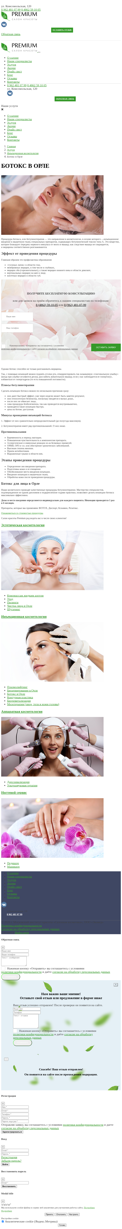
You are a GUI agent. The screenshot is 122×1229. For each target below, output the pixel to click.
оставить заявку (106, 347)
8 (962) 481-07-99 (75, 304)
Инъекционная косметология (24, 616)
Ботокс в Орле (16, 693)
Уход (10, 599)
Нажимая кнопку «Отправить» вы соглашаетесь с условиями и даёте (55, 970)
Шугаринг (13, 609)
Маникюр (13, 866)
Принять (49, 1214)
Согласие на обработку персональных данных (30, 929)
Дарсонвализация (18, 782)
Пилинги (12, 602)
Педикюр (13, 863)
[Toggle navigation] (39, 52)
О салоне (13, 57)
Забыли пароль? (11, 1160)
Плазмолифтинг (17, 687)
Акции (11, 68)
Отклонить (61, 1214)
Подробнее (89, 1207)
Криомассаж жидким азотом (25, 595)
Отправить (10, 977)
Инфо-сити (22, 932)
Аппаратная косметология (21, 711)
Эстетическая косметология (22, 525)
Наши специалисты (19, 61)
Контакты (13, 81)
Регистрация (9, 1157)
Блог (10, 74)
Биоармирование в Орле (22, 690)
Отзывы (12, 78)
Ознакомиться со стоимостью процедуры (22, 513)
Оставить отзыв (62, 30)
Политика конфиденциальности (21, 925)
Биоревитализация (19, 700)
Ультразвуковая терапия (22, 785)
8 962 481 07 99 (11, 9)
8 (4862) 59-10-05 (47, 304)
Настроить (73, 1214)
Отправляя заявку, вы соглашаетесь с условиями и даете (57, 1126)
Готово (62, 1225)
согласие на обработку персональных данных (57, 349)
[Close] (116, 984)
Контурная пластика (20, 697)
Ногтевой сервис (14, 792)
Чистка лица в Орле (19, 605)
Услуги (11, 64)
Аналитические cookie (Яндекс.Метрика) (31, 1221)
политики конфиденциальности (15, 349)
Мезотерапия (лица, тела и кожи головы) (33, 704)
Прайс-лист (14, 71)
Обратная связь (10, 34)
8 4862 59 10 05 (31, 9)
